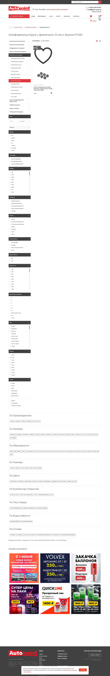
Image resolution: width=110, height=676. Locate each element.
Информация (42, 659)
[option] (24, 568)
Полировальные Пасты (16, 64)
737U (12, 192)
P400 (62, 451)
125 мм (13, 369)
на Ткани (32, 534)
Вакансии (41, 665)
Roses (72, 434)
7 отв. (35, 494)
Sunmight (13, 148)
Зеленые (21, 481)
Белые (40, 481)
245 (12, 172)
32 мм (12, 354)
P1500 (46, 451)
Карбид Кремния (15, 200)
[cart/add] (51, 92)
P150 (12, 281)
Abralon (12, 434)
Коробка (13, 245)
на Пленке (19, 534)
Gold (37, 434)
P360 (85, 451)
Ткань (12, 234)
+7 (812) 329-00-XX (94, 7)
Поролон (13, 210)
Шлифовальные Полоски (16, 87)
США (12, 388)
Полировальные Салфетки (17, 61)
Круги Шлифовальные (16, 508)
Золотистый (14, 336)
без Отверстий (28, 494)
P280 (97, 451)
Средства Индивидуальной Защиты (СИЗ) (17, 100)
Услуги (40, 663)
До (21, 121)
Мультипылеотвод (16, 312)
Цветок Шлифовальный (17, 163)
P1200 (93, 451)
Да (12, 258)
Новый (13, 400)
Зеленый (13, 333)
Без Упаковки (14, 242)
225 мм (13, 374)
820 (93, 434)
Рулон (12, 250)
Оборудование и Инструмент (17, 48)
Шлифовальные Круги (16, 80)
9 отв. (51, 494)
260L (12, 179)
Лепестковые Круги (15, 77)
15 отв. (21, 494)
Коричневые (47, 481)
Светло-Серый (15, 341)
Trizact (78, 434)
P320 (73, 451)
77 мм (12, 364)
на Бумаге (12, 534)
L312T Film (61, 434)
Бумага (13, 219)
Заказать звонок (96, 11)
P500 (50, 451)
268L (12, 182)
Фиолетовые (28, 481)
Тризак (68, 434)
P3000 (19, 451)
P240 (12, 289)
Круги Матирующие (42, 508)
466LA (12, 187)
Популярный (14, 403)
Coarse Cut (48, 434)
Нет (12, 260)
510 (12, 189)
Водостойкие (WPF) (27, 521)
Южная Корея (14, 395)
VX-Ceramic (25, 434)
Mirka (12, 140)
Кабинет (94, 20)
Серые (74, 481)
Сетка (12, 231)
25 (11, 310)
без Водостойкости (15, 521)
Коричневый (14, 338)
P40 (12, 269)
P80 (12, 274)
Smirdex (13, 145)
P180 (12, 284)
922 (96, 434)
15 (11, 307)
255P (12, 174)
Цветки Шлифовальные (29, 508)
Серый (13, 346)
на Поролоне (56, 534)
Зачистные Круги (15, 90)
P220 (12, 286)
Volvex (13, 150)
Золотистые (13, 481)
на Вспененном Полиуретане (44, 534)
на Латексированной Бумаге (68, 534)
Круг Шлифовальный (16, 161)
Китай (12, 385)
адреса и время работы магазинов (57, 9)
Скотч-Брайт (14, 96)
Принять (82, 669)
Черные (69, 481)
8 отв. (16, 494)
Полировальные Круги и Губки (18, 58)
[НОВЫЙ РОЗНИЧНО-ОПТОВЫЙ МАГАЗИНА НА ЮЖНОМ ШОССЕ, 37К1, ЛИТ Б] (55, 24)
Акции (40, 657)
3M (12, 135)
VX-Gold (42, 434)
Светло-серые (62, 481)
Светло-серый (15, 343)
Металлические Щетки (16, 93)
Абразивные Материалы (30, 27)
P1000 (23, 451)
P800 (42, 451)
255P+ (12, 177)
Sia (12, 143)
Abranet (32, 434)
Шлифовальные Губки (16, 67)
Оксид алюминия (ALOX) (17, 208)
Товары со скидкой (16, 405)
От (11, 121)
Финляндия (14, 390)
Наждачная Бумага (15, 83)
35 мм (12, 360)
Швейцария (14, 393)
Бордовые (54, 481)
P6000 (69, 451)
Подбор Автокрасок (15, 105)
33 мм (12, 357)
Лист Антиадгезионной (17, 247)
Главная (41, 653)
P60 (12, 271)
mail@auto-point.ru (94, 9)
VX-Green (18, 434)
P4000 (89, 451)
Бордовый (14, 328)
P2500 (77, 451)
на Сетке (26, 534)
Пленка (13, 226)
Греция (13, 383)
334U (12, 184)
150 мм (13, 372)
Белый (13, 326)
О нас (40, 661)
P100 (12, 276)
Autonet (55, 434)
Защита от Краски (14, 108)
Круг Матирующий (16, 158)
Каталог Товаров (18, 27)
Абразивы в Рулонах (15, 74)
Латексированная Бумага (17, 224)
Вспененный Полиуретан (17, 221)
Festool (13, 138)
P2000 (30, 451)
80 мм (12, 367)
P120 (12, 279)
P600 (15, 451)
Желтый (13, 331)
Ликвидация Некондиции (16, 111)
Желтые (35, 481)
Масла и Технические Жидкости (18, 51)
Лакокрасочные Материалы (17, 44)
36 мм (12, 362)
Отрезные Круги (14, 71)
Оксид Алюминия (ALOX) (17, 205)
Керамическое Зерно (16, 203)
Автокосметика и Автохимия (17, 41)
